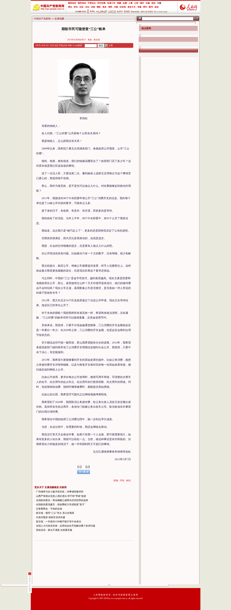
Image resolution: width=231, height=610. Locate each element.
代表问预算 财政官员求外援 (50, 517)
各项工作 (111, 3)
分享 (111, 45)
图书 (151, 7)
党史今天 (132, 7)
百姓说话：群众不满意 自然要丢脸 (54, 530)
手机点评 (63, 45)
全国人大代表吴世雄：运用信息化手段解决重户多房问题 (65, 526)
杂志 (157, 7)
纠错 (70, 45)
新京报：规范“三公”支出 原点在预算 (55, 513)
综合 (154, 3)
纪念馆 (123, 7)
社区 (81, 7)
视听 (99, 7)
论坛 (87, 7)
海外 (142, 3)
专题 (139, 7)
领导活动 (82, 3)
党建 (119, 3)
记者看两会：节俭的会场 (49, 508)
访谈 (93, 7)
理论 (70, 7)
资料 (110, 7)
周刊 (145, 7)
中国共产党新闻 (42, 18)
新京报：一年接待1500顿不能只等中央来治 (58, 521)
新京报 (97, 40)
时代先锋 (101, 3)
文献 (116, 7)
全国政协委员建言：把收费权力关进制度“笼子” (60, 504)
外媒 (148, 3)
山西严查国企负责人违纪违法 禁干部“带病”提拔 (61, 496)
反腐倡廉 (59, 18)
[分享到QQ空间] (106, 45)
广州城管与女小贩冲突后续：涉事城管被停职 (59, 491)
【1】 (79, 466)
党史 (104, 7)
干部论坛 (92, 3)
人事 (131, 3)
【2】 (87, 466)
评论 (76, 7)
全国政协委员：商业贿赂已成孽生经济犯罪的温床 (62, 500)
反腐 (125, 3)
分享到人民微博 (30, 584)
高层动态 (72, 3)
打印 (52, 45)
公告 (136, 3)
